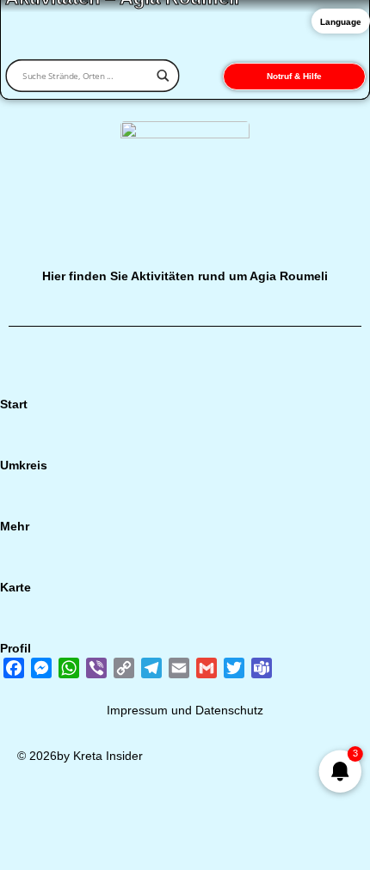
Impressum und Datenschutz (185, 710)
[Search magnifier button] (162, 75)
